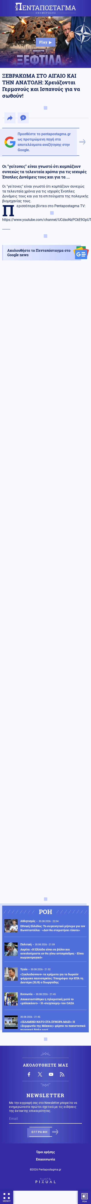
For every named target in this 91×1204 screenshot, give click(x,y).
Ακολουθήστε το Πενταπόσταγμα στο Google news (38, 252)
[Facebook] (29, 1074)
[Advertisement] (45, 464)
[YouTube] (51, 1074)
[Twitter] (40, 1074)
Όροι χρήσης (45, 1152)
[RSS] (62, 1074)
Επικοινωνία (45, 1159)
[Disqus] (45, 720)
